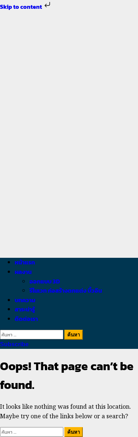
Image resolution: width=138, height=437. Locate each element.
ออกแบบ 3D (44, 281)
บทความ (25, 300)
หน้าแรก (25, 262)
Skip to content (21, 6)
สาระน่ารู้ (25, 309)
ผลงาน (23, 271)
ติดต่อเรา (26, 318)
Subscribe (14, 344)
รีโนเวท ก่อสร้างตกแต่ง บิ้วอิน (65, 290)
